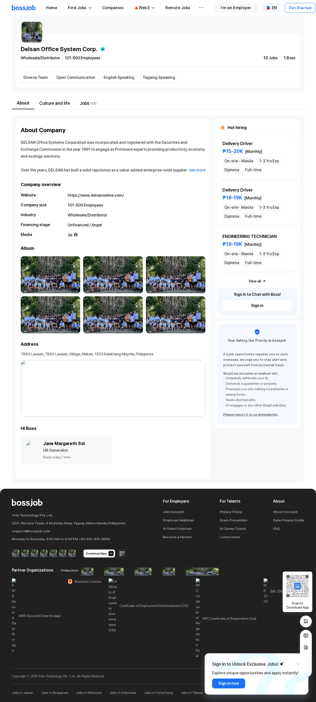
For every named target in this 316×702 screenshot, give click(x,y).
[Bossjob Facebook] (15, 554)
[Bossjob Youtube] (43, 554)
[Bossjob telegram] (72, 554)
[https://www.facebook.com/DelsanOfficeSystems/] (76, 234)
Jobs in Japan (22, 693)
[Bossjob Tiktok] (62, 554)
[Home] (24, 8)
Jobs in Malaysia (89, 693)
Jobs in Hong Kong (158, 693)
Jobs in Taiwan (192, 693)
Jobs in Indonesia (123, 693)
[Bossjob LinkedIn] (25, 554)
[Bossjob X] (53, 554)
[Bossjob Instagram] (34, 554)
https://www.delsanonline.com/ (96, 195)
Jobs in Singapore (54, 693)
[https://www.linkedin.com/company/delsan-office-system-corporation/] (70, 234)
